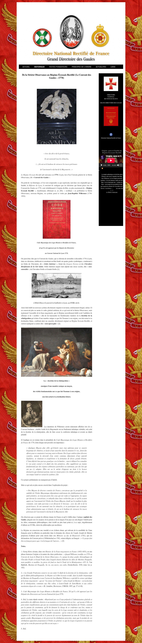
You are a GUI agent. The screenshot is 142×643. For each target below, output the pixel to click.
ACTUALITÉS (101, 67)
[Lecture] (102, 165)
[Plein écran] (121, 165)
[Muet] (118, 165)
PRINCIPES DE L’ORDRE (81, 67)
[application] (111, 160)
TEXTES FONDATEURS (58, 67)
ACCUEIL (26, 67)
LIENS (112, 67)
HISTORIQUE (39, 67)
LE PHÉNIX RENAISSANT (112, 168)
